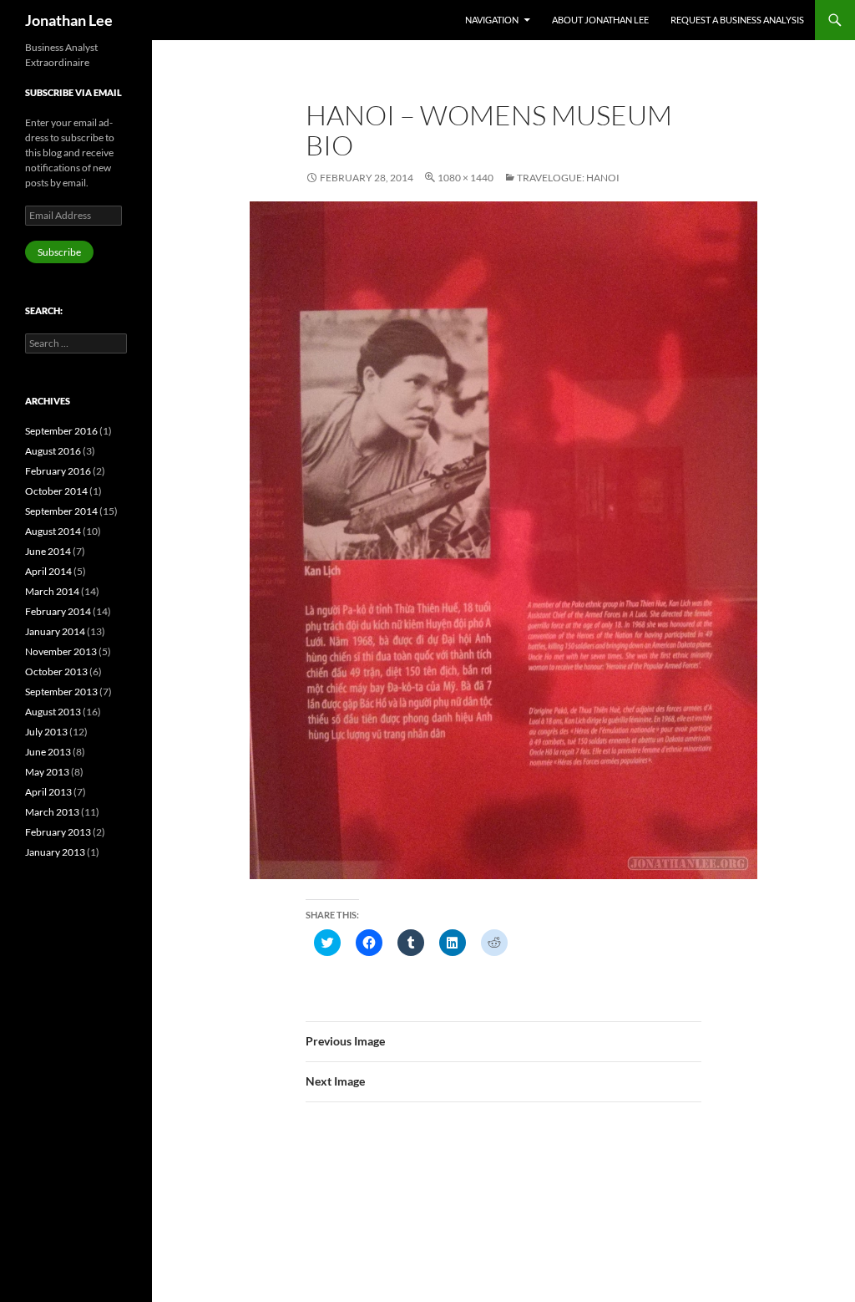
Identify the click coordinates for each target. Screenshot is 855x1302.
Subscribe (59, 252)
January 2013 (55, 852)
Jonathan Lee (69, 20)
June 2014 (48, 551)
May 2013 (47, 771)
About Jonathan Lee (600, 19)
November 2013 (61, 651)
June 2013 (48, 751)
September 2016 (61, 431)
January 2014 (55, 631)
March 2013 (52, 812)
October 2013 (56, 671)
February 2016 (58, 471)
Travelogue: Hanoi (568, 177)
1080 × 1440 (465, 177)
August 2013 (53, 711)
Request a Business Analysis (737, 19)
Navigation (492, 19)
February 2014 (58, 611)
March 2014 (52, 591)
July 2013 (46, 731)
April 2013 (48, 792)
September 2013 (61, 691)
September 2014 (61, 511)
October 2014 (56, 491)
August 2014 (53, 531)
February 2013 (58, 832)
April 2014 (48, 571)
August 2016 (53, 451)
